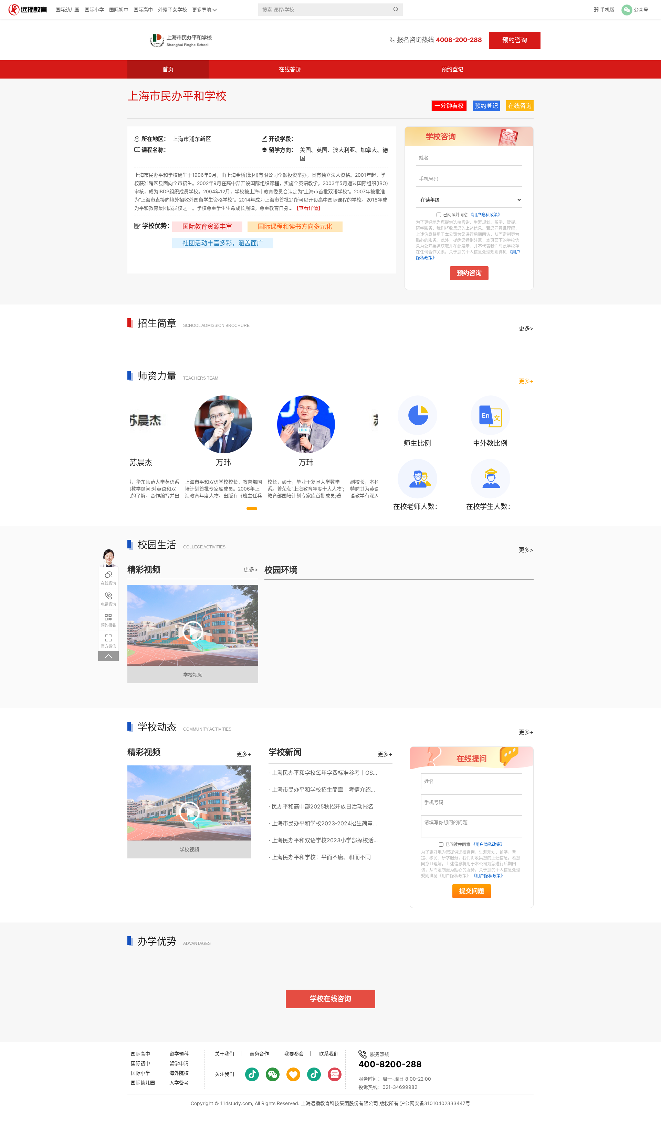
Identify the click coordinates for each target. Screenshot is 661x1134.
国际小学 (94, 9)
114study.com (236, 1103)
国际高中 (143, 9)
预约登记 (452, 69)
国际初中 (118, 9)
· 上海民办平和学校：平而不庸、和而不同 (320, 857)
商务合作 (259, 1053)
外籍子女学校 (172, 9)
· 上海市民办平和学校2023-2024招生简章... (323, 823)
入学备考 (179, 1082)
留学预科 (179, 1053)
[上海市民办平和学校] (180, 40)
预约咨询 (469, 273)
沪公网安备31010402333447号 (435, 1103)
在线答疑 (290, 69)
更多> (526, 328)
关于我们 (224, 1053)
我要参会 (294, 1053)
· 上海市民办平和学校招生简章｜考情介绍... (322, 789)
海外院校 (179, 1073)
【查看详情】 (308, 208)
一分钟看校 (449, 105)
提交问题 (471, 891)
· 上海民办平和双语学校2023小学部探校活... (323, 840)
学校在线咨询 (330, 999)
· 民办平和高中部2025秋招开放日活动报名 (321, 806)
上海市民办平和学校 (177, 96)
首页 (168, 69)
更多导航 (201, 9)
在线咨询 (520, 105)
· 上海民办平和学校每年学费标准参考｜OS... (323, 772)
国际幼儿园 (67, 9)
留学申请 (179, 1063)
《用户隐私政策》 (485, 214)
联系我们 (328, 1053)
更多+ (526, 381)
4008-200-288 (459, 39)
